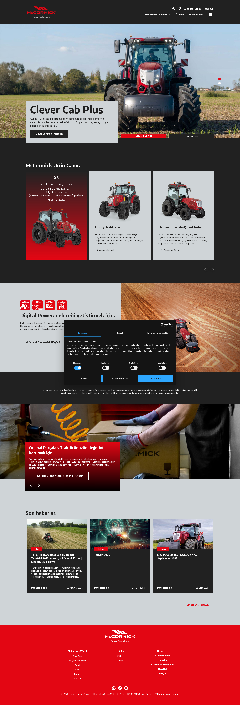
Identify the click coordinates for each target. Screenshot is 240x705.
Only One (77, 656)
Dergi (77, 665)
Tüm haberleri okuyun (197, 604)
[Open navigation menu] (210, 14)
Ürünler (180, 14)
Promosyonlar (162, 655)
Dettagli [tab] (120, 333)
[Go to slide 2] (219, 83)
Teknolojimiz (196, 14)
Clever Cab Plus (144, 135)
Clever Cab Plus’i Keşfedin (49, 133)
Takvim (77, 678)
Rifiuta (84, 378)
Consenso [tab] (82, 333)
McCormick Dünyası (156, 14)
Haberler (162, 660)
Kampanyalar (192, 135)
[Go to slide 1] (219, 79)
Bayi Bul (162, 669)
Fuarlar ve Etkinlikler (162, 664)
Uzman (120, 660)
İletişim (162, 673)
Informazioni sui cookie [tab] (157, 333)
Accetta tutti (156, 378)
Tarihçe (77, 674)
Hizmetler (162, 651)
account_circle (173, 8)
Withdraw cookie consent (167, 694)
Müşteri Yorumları (77, 660)
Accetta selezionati (120, 378)
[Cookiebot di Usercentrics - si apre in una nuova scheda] (163, 325)
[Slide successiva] (212, 269)
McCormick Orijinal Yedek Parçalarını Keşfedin (59, 475)
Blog (77, 669)
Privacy (149, 694)
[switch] (106, 368)
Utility (120, 656)
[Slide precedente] (206, 269)
